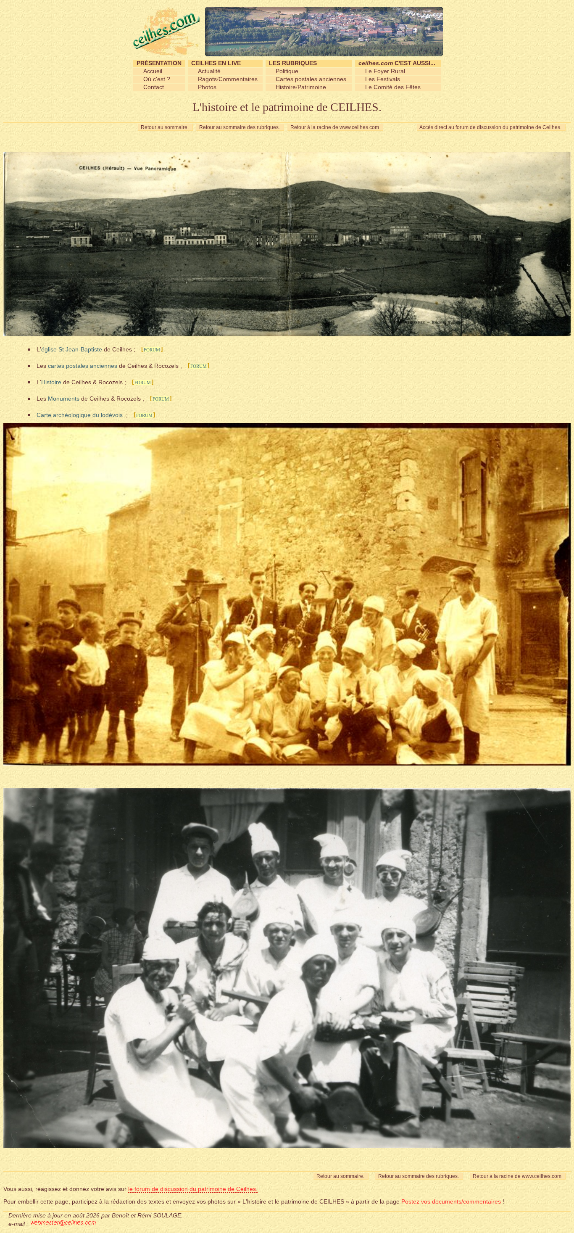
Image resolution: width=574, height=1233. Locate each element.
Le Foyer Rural (385, 71)
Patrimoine (312, 87)
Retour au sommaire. (165, 127)
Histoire (286, 87)
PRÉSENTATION (159, 63)
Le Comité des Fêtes (393, 87)
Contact (153, 87)
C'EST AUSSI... (396, 63)
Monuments (63, 398)
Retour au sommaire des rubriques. (240, 127)
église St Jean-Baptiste (71, 349)
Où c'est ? (156, 79)
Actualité (209, 71)
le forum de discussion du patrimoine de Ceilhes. (193, 1188)
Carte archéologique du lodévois (80, 415)
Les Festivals (382, 79)
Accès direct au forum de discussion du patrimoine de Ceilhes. (491, 127)
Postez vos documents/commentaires (451, 1201)
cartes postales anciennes (82, 365)
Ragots (207, 79)
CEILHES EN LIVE (216, 63)
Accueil (152, 71)
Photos (207, 87)
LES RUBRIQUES (293, 63)
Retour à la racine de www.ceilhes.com (335, 127)
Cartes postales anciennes (311, 79)
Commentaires (238, 79)
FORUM (152, 349)
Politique (287, 71)
